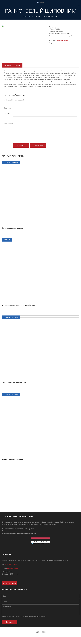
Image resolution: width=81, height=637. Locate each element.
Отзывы (17, 65)
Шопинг (7, 240)
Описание (7, 65)
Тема (5, 118)
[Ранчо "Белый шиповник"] (24, 26)
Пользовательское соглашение (13, 531)
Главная (26, 17)
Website (7, 113)
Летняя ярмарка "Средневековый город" (19, 305)
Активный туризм (62, 40)
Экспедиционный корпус (12, 228)
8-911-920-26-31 (11, 564)
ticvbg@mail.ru (12, 568)
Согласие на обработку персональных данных (19, 533)
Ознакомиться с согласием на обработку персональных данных (24, 616)
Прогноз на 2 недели (43, 543)
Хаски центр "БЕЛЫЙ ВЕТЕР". (14, 382)
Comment (8, 124)
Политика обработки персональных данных (18, 529)
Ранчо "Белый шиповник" (12, 460)
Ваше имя (7, 108)
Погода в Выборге (40, 542)
